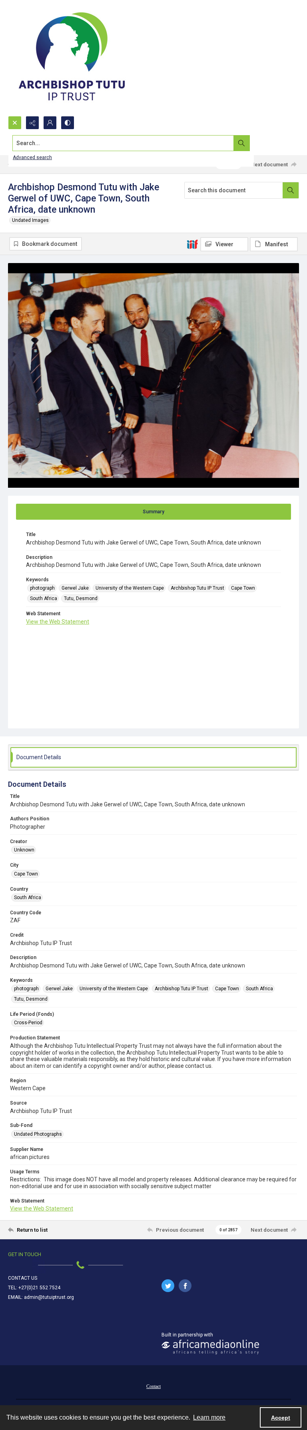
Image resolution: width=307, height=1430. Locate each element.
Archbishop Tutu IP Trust (197, 588)
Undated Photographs (38, 1134)
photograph (42, 588)
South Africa (43, 598)
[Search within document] (291, 190)
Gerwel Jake (75, 588)
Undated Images (30, 220)
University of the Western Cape (130, 588)
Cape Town (243, 588)
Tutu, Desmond (81, 598)
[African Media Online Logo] (210, 1347)
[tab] (153, 511)
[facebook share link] (185, 1285)
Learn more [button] (209, 1417)
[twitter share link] (167, 1285)
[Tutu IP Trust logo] (72, 58)
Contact (153, 1386)
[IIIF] (192, 244)
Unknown (24, 850)
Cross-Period (28, 1022)
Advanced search (32, 157)
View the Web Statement (57, 621)
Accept (280, 1417)
